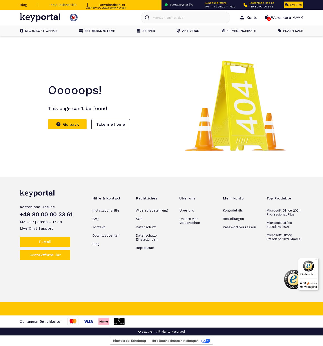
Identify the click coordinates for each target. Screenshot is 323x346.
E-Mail (45, 241)
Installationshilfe (62, 5)
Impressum (145, 248)
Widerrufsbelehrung (152, 210)
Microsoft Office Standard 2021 (279, 225)
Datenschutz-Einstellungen (147, 237)
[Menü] (316, 260)
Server (148, 31)
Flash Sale (293, 31)
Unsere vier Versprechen (189, 221)
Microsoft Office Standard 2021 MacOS (284, 237)
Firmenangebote (241, 31)
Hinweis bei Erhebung (129, 340)
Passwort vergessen (239, 227)
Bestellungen (233, 219)
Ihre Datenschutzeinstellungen (175, 340)
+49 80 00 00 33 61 (261, 6)
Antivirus (190, 31)
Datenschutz (146, 227)
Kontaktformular (45, 255)
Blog (23, 5)
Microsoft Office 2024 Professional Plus (284, 212)
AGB (139, 219)
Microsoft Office (41, 31)
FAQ (95, 219)
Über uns (186, 210)
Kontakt (98, 227)
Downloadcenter (112, 5)
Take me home (110, 124)
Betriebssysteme (100, 31)
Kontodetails (233, 210)
